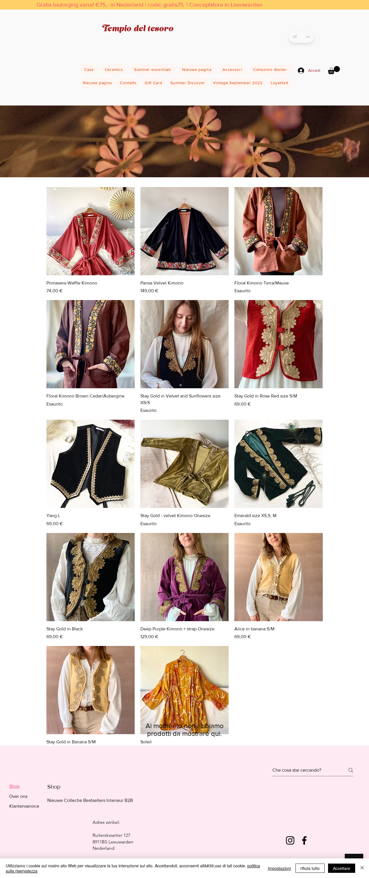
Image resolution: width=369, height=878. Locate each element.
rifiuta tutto (310, 868)
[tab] (24, 786)
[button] (334, 70)
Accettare (341, 868)
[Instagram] (290, 840)
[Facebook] (304, 840)
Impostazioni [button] (279, 868)
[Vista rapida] (90, 231)
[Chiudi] (362, 868)
